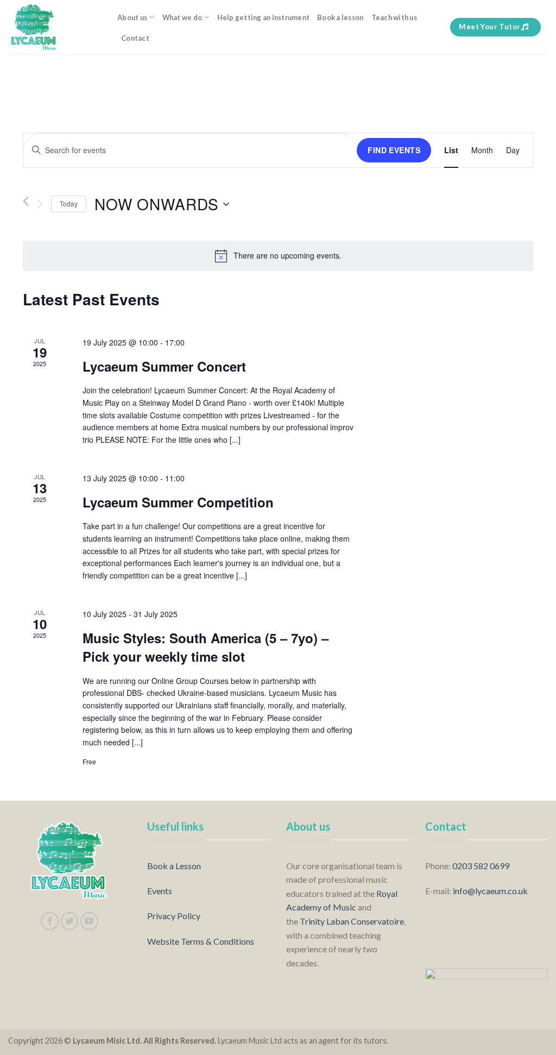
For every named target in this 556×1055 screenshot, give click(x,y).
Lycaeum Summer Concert (164, 366)
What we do (182, 17)
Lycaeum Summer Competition (178, 502)
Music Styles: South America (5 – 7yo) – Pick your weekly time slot (205, 647)
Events (159, 891)
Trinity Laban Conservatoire (352, 921)
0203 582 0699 (480, 866)
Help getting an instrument (263, 17)
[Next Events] (40, 204)
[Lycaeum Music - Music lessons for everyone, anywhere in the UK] (54, 27)
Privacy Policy (173, 915)
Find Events (394, 150)
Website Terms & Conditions (200, 941)
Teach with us (394, 17)
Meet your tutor (489, 26)
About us (132, 17)
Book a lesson (340, 17)
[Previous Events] (26, 201)
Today (69, 203)
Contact (135, 38)
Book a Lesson (174, 866)
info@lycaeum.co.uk (490, 891)
